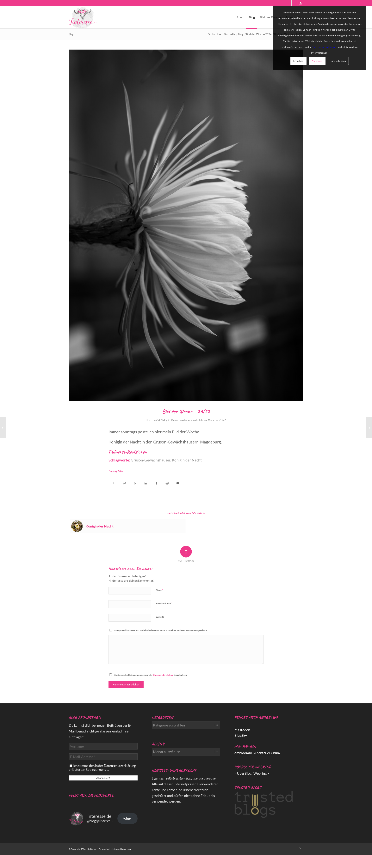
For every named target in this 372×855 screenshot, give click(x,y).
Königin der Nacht (187, 460)
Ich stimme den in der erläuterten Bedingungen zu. (102, 768)
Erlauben (298, 60)
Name (159, 589)
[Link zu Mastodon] (288, 3)
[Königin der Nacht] (3, 427)
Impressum (126, 849)
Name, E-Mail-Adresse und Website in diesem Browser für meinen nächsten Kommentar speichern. (160, 630)
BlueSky (240, 735)
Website (160, 617)
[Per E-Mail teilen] (177, 482)
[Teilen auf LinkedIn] (145, 482)
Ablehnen (317, 60)
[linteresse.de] (83, 17)
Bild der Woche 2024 (211, 420)
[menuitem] (240, 17)
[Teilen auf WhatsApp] (124, 482)
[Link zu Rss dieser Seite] (300, 3)
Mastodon (242, 730)
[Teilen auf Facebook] (113, 482)
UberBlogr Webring (252, 773)
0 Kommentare (179, 420)
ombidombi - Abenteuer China (257, 753)
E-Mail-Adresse (164, 603)
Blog (71, 34)
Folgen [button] (127, 818)
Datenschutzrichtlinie (163, 675)
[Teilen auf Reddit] (167, 482)
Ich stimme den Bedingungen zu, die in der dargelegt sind (150, 675)
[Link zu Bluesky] (294, 3)
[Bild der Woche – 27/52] (369, 427)
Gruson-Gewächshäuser (150, 460)
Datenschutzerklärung (120, 766)
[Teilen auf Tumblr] (156, 482)
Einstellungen (338, 60)
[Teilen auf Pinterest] (135, 482)
